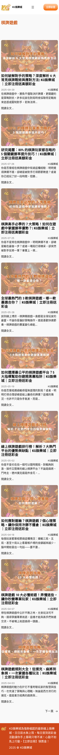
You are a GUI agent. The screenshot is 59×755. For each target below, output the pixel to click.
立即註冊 (30, 741)
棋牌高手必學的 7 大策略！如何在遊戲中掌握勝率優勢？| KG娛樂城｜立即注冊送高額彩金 (28, 228)
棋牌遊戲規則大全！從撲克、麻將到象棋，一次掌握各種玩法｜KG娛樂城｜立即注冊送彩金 (29, 673)
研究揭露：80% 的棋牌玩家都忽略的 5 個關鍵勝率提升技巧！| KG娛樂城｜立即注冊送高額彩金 (29, 154)
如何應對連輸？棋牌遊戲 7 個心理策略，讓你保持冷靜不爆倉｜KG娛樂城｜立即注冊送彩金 (29, 525)
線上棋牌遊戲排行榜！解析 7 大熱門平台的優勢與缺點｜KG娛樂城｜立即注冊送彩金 (29, 451)
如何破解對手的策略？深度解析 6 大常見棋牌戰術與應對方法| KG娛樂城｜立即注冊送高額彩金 (28, 80)
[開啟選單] (33, 7)
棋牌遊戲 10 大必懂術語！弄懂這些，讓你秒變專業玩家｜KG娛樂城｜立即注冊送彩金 (29, 599)
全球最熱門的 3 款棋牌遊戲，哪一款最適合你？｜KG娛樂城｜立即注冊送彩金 (29, 302)
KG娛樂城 (17, 7)
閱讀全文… (7, 108)
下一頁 (51, 711)
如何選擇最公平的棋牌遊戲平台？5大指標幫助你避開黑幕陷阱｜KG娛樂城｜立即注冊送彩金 (29, 377)
